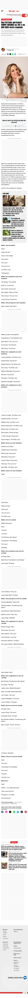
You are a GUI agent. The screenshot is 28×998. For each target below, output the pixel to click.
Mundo (5, 936)
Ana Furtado (18, 802)
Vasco (4, 950)
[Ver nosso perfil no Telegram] (18, 812)
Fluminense (6, 948)
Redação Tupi (11, 50)
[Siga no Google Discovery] (22, 54)
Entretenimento (18, 929)
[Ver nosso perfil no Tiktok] (22, 812)
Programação (17, 948)
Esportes (5, 942)
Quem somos (17, 957)
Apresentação (5, 803)
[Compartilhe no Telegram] (15, 54)
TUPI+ (15, 946)
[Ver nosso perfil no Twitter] (10, 812)
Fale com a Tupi (17, 954)
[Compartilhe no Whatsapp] (13, 54)
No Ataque (16, 968)
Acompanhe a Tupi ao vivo (18, 942)
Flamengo (5, 946)
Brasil (4, 934)
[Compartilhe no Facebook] (8, 54)
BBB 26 (16, 931)
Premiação (14, 803)
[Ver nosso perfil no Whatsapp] (14, 812)
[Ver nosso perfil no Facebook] (2, 812)
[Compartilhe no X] (10, 54)
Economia (5, 938)
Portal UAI (16, 970)
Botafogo (5, 944)
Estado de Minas (16, 963)
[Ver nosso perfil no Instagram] (6, 812)
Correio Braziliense (16, 966)
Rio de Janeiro (5, 932)
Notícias (5, 929)
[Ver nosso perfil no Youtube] (25, 812)
